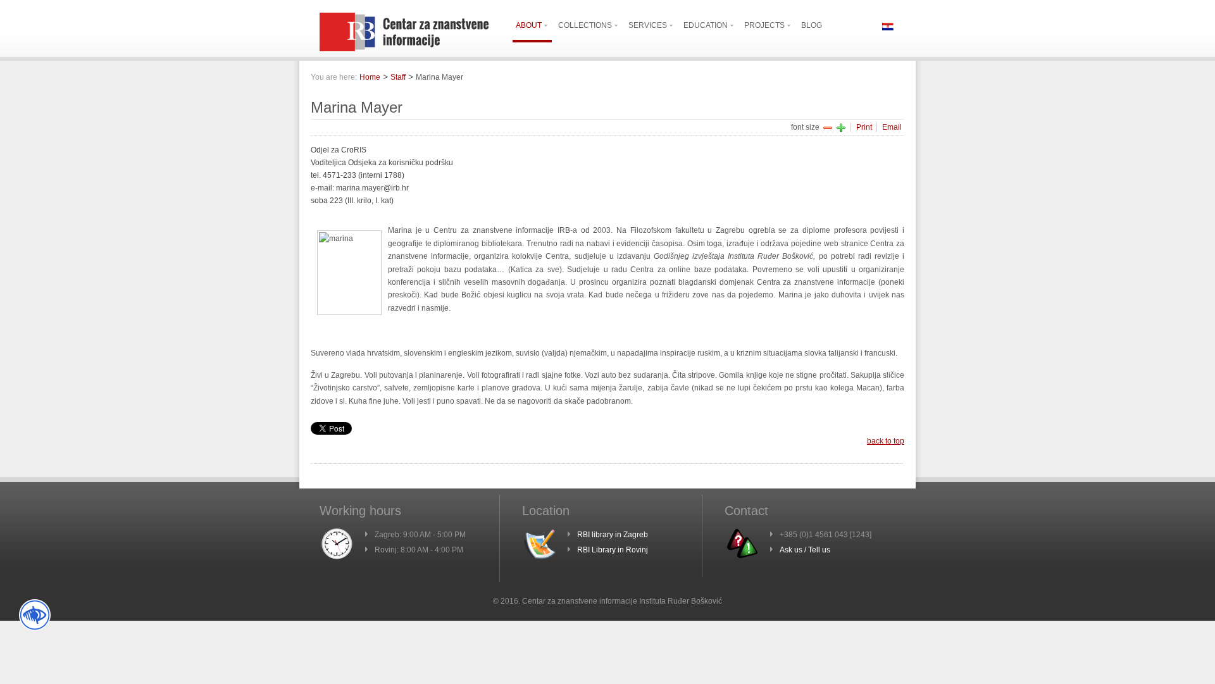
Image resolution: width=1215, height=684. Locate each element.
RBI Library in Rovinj (612, 549)
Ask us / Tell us (805, 549)
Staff (398, 77)
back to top (885, 441)
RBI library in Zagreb (612, 534)
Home (369, 77)
